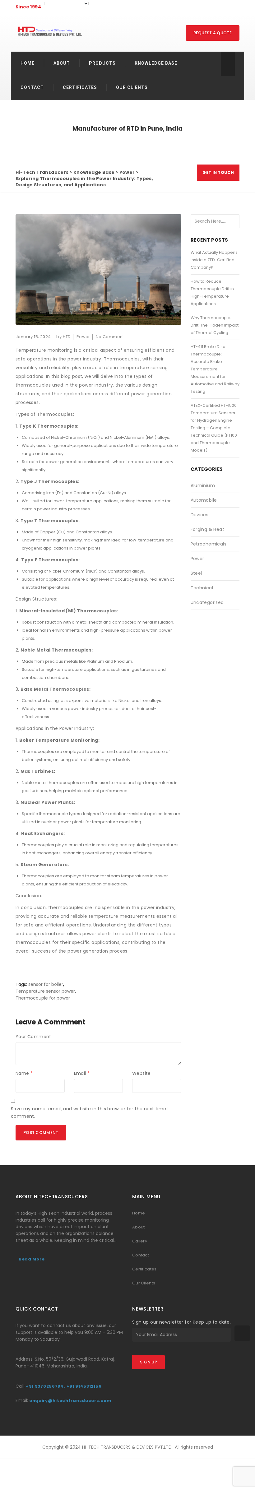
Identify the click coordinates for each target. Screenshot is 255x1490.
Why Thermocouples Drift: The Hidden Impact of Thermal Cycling (215, 325)
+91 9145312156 (84, 1386)
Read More (31, 1259)
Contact (32, 87)
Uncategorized (207, 602)
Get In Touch (218, 172)
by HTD (63, 337)
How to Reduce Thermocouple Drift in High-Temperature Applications (212, 292)
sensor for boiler (45, 984)
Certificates (80, 87)
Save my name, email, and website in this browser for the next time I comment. (90, 1112)
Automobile (204, 500)
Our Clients (143, 1283)
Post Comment (40, 1132)
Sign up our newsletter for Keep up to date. (181, 1322)
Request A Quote (212, 33)
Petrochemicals (209, 544)
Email (82, 1073)
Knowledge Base (156, 63)
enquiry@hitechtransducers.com (70, 1401)
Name (24, 1073)
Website (141, 1073)
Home (28, 63)
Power (83, 337)
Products (102, 63)
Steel (196, 573)
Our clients (132, 87)
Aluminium (203, 485)
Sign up (148, 1362)
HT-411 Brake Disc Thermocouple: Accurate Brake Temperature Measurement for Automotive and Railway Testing (215, 369)
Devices (200, 515)
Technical (202, 588)
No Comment (110, 337)
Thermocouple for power (43, 998)
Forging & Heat (208, 529)
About (61, 63)
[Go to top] (242, 1333)
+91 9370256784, (45, 1386)
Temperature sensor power (45, 991)
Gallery (139, 1241)
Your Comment (33, 1036)
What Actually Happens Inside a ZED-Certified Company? (214, 259)
